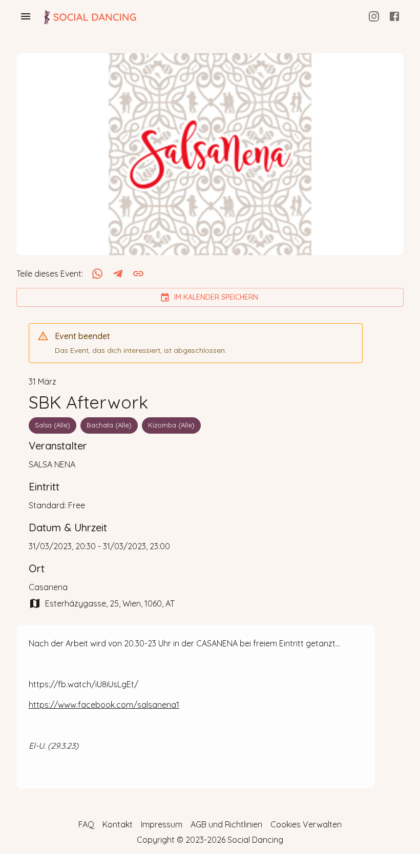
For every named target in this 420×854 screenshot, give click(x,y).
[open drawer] (25, 16)
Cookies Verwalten (306, 824)
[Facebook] (394, 16)
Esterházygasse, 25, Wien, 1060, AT (110, 603)
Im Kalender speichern (216, 297)
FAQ (86, 824)
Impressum (161, 824)
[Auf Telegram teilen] (118, 273)
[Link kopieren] (138, 273)
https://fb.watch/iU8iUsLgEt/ (83, 684)
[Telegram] (118, 273)
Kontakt (117, 824)
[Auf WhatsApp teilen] (97, 273)
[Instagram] (374, 16)
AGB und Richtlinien (226, 824)
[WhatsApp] (97, 273)
